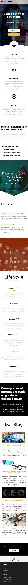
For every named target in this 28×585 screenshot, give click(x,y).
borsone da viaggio (7, 292)
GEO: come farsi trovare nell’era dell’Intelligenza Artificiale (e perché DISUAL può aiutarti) (14, 499)
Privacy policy (5, 568)
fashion (14, 54)
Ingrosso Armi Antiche (7, 579)
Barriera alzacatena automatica (11, 155)
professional (14, 79)
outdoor (14, 105)
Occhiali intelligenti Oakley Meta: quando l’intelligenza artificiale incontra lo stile (14, 472)
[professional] (14, 70)
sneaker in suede (7, 323)
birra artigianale (13, 213)
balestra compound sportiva (10, 371)
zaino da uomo (7, 308)
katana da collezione (8, 338)
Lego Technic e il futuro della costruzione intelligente (14, 527)
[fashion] (14, 45)
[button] (14, 146)
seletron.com (22, 268)
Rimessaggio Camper (7, 577)
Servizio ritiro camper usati (10, 146)
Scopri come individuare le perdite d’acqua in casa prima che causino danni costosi (14, 444)
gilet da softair (6, 355)
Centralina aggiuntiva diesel (10, 149)
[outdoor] (14, 96)
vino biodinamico (5, 224)
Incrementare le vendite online (11, 152)
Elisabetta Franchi (6, 582)
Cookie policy (5, 570)
